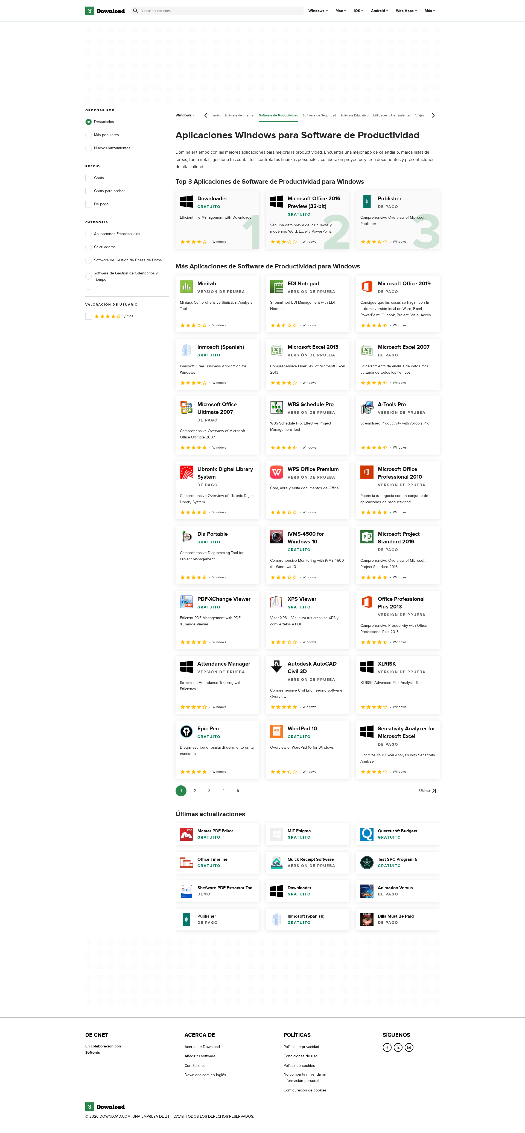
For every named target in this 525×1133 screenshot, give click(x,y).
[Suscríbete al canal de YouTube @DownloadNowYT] (409, 1047)
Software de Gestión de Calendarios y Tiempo (126, 276)
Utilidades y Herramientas (392, 115)
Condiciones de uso (300, 1056)
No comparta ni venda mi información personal (305, 1077)
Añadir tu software (200, 1056)
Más (428, 10)
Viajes (419, 115)
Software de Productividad (278, 115)
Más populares (106, 135)
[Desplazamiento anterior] (205, 115)
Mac (339, 11)
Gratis (99, 177)
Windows (316, 11)
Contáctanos (195, 1065)
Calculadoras (105, 247)
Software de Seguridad (319, 115)
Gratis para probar (109, 191)
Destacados (104, 121)
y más (128, 316)
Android (378, 11)
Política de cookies (299, 1065)
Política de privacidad (301, 1046)
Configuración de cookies (305, 1090)
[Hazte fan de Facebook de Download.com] (387, 1047)
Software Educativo (354, 115)
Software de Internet (239, 115)
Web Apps (405, 11)
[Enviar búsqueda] (135, 11)
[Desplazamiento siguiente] (433, 115)
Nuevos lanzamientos (112, 148)
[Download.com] (105, 11)
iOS (357, 11)
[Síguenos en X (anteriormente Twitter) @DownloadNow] (398, 1047)
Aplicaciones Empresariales (117, 234)
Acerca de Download (202, 1046)
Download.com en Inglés (205, 1075)
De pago (101, 204)
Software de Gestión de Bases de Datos (128, 260)
